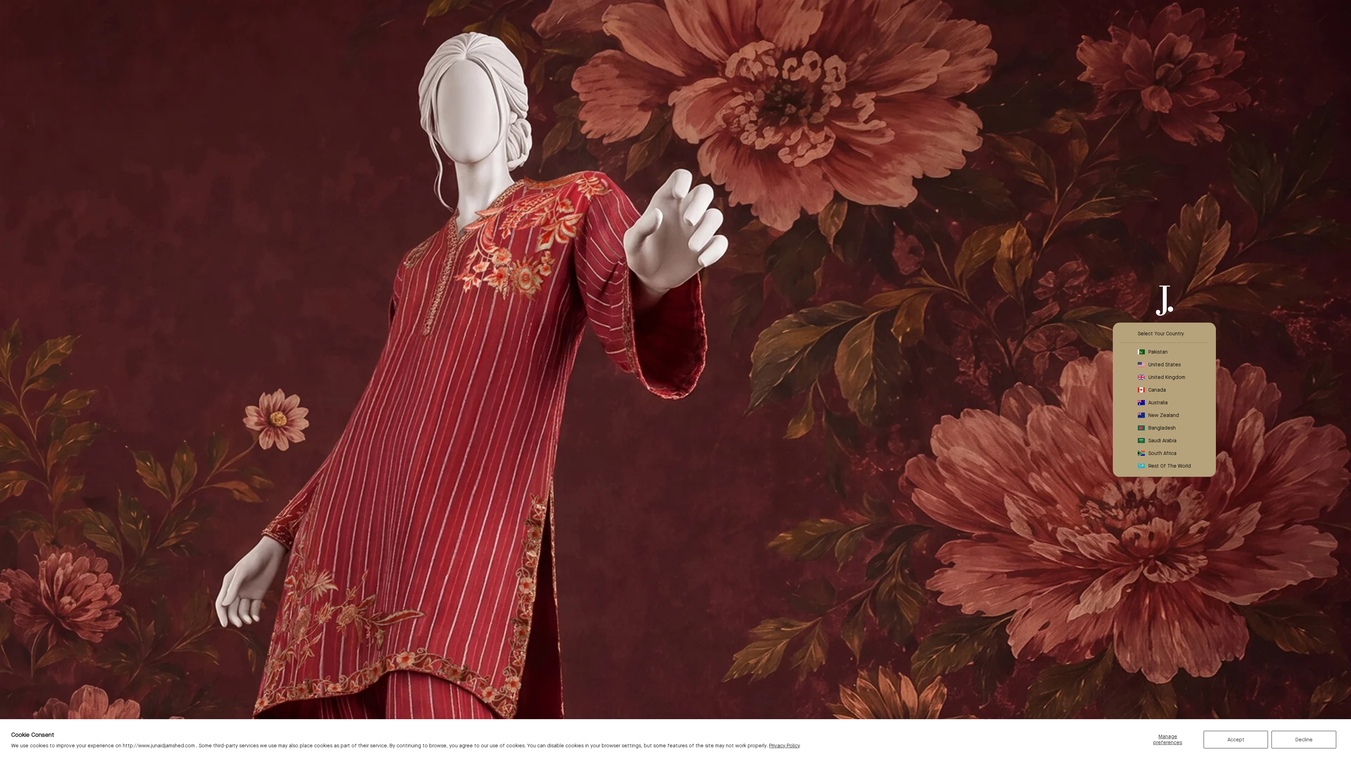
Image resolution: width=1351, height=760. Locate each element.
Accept (1236, 739)
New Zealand (1163, 415)
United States (1164, 364)
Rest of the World (1169, 466)
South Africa (1162, 453)
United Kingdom (1166, 377)
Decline (1304, 739)
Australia (1158, 402)
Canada (1157, 390)
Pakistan (1158, 352)
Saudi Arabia (1162, 440)
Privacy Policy (784, 745)
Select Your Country (1161, 333)
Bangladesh (1162, 428)
